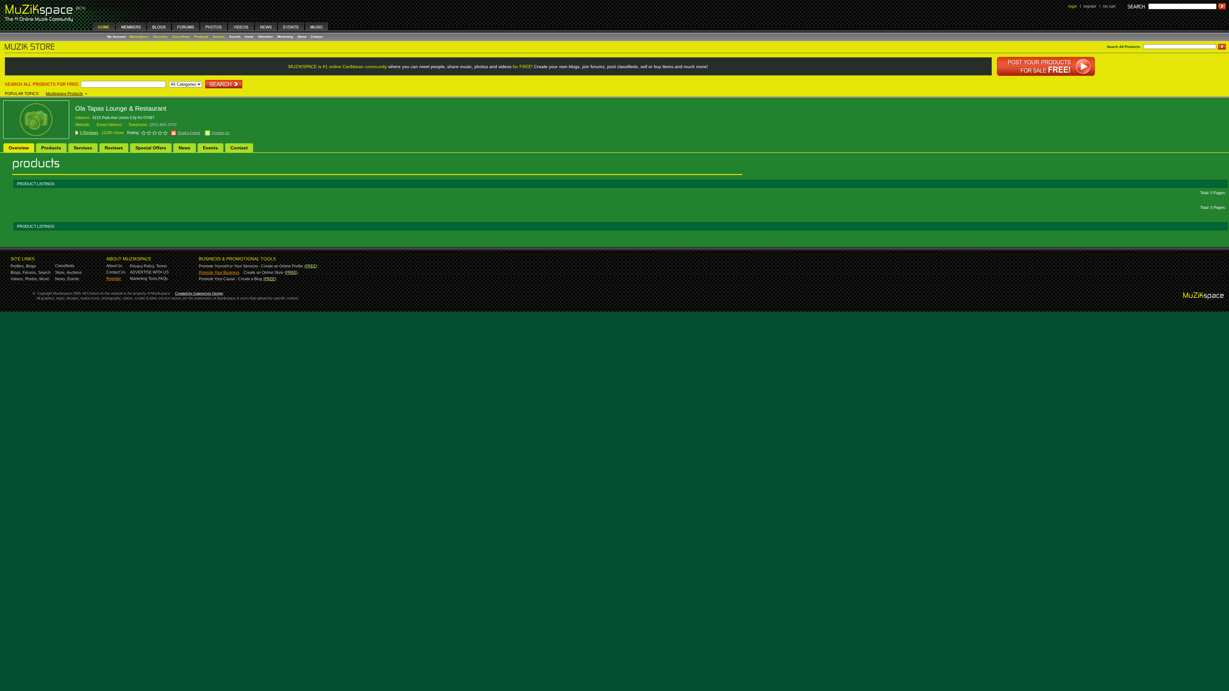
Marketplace (139, 36)
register (1089, 6)
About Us (114, 266)
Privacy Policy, (142, 266)
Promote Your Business (219, 272)
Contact (317, 36)
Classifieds (181, 36)
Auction (219, 36)
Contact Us (220, 133)
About (301, 36)
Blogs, (16, 272)
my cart (1109, 6)
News (184, 147)
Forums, (30, 272)
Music (44, 279)
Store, (60, 272)
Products (201, 36)
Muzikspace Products (64, 93)
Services (83, 147)
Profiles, (18, 266)
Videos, (17, 279)
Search (234, 36)
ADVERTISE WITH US (149, 272)
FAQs (163, 278)
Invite (249, 36)
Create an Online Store (264, 272)
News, (60, 279)
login (1072, 6)
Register (113, 278)
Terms (161, 266)
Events (210, 147)
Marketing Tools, (144, 278)
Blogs (31, 266)
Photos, (31, 279)
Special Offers (150, 147)
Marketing (285, 36)
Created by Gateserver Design (199, 293)
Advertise (265, 36)
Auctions (74, 272)
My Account (116, 36)
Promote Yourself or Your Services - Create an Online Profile (251, 266)
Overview (19, 147)
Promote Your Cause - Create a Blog (230, 279)
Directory (160, 36)
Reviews (114, 147)
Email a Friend (189, 133)
